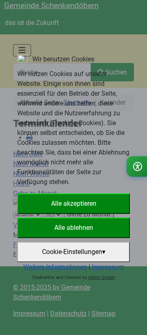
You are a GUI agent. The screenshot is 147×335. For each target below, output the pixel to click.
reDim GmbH (101, 277)
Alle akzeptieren (73, 203)
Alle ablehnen (73, 228)
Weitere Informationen (55, 267)
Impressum (108, 267)
